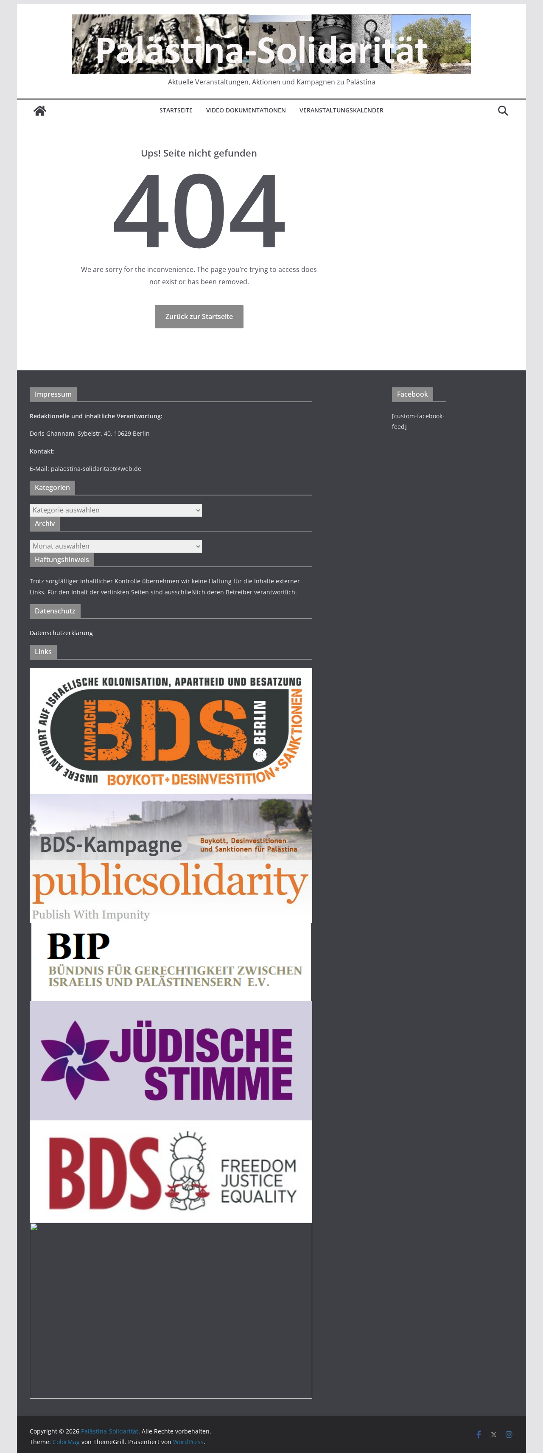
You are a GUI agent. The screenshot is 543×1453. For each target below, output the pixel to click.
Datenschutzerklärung (61, 633)
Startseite (176, 110)
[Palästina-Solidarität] (40, 111)
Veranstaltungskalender (341, 110)
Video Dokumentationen (246, 110)
